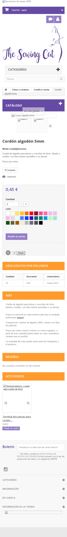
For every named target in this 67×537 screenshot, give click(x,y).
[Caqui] (12, 223)
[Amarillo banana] (17, 213)
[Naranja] (26, 213)
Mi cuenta (8, 497)
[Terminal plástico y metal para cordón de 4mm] (16, 398)
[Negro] (41, 223)
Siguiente (50, 126)
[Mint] (55, 218)
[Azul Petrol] (36, 218)
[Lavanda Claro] (12, 218)
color (9, 209)
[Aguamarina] (45, 218)
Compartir (10, 170)
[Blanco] (8, 213)
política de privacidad (29, 456)
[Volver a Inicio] (6, 90)
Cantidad (10, 199)
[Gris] (31, 223)
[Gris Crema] (22, 223)
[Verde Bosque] (8, 223)
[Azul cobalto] (22, 218)
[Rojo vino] (36, 213)
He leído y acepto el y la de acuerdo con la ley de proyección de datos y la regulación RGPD (40, 456)
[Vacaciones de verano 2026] (33, 1)
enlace (20, 317)
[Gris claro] (26, 223)
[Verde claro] (50, 218)
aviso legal (46, 454)
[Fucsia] (41, 213)
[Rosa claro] (8, 218)
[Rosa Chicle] (55, 213)
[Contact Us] (50, 19)
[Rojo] (31, 213)
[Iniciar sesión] (57, 19)
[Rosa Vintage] (50, 213)
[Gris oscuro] (36, 223)
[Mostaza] (22, 213)
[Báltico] (41, 218)
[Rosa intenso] (45, 213)
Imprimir (11, 176)
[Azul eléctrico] (26, 218)
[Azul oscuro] (31, 218)
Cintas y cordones (20, 90)
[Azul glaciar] (17, 218)
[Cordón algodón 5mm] (24, 125)
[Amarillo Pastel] (12, 213)
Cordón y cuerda (41, 90)
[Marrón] (17, 223)
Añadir (21, 253)
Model (5, 149)
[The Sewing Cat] (33, 44)
